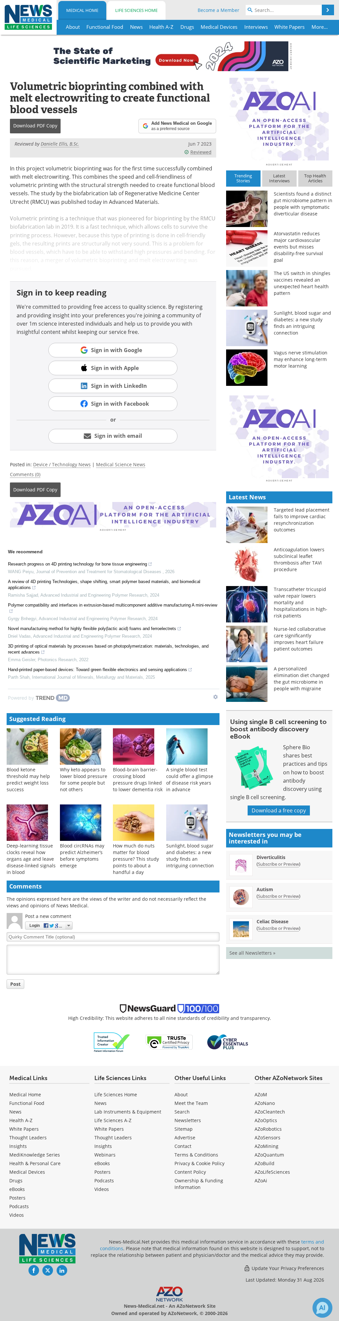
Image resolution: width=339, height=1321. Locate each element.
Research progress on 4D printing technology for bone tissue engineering (77, 564)
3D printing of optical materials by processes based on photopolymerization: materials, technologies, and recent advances (108, 649)
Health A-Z (20, 1120)
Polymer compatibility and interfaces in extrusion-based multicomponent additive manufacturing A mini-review (112, 605)
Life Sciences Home (136, 10)
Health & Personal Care (35, 1163)
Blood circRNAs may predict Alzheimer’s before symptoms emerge (82, 856)
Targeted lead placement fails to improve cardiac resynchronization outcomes (301, 520)
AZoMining (266, 1146)
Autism (265, 889)
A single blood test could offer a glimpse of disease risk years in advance (189, 779)
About (181, 1094)
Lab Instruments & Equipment (127, 1112)
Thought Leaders (28, 1137)
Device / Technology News (62, 464)
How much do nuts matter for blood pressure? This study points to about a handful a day (136, 859)
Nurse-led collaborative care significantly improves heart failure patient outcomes (300, 639)
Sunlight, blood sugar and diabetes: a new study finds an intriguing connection (190, 856)
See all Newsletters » (252, 953)
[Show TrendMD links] (215, 697)
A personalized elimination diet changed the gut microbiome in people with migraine (301, 678)
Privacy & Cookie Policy (199, 1163)
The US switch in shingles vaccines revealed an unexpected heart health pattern (302, 283)
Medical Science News (120, 464)
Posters (17, 1198)
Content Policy (190, 1172)
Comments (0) (25, 474)
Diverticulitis (271, 857)
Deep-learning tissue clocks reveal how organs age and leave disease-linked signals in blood (31, 859)
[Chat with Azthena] (322, 1308)
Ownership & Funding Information (198, 1183)
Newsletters (187, 1120)
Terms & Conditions (196, 1155)
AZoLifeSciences (272, 1172)
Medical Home (82, 10)
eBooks (17, 1189)
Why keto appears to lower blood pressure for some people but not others (83, 779)
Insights (18, 1146)
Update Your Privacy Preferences (287, 1268)
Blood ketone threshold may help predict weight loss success (28, 779)
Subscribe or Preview (278, 864)
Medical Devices (27, 1172)
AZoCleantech (270, 1112)
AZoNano (265, 1103)
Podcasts (19, 1206)
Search (182, 1112)
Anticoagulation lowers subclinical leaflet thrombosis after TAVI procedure (299, 559)
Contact (182, 1146)
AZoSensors (267, 1137)
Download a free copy (279, 810)
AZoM (261, 1094)
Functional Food (26, 1103)
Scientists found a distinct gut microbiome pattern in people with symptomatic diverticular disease (303, 204)
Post (15, 984)
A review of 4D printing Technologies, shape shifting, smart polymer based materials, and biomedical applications (104, 584)
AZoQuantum (269, 1155)
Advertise (184, 1137)
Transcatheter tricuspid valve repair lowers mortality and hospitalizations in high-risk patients (300, 602)
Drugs (16, 1180)
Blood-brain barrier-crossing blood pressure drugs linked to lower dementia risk (138, 779)
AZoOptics (266, 1120)
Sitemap (183, 1129)
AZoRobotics (268, 1129)
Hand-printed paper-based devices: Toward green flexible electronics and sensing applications (97, 669)
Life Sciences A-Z (112, 1120)
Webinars (105, 1155)
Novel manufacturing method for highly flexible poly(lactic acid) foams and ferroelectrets (92, 628)
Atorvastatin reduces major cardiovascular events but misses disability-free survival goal (298, 246)
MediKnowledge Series (34, 1155)
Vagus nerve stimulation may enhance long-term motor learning (300, 359)
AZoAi (261, 1180)
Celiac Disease (272, 921)
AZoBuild (264, 1163)
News (15, 1112)
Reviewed (201, 152)
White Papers (24, 1129)
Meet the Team (191, 1103)
